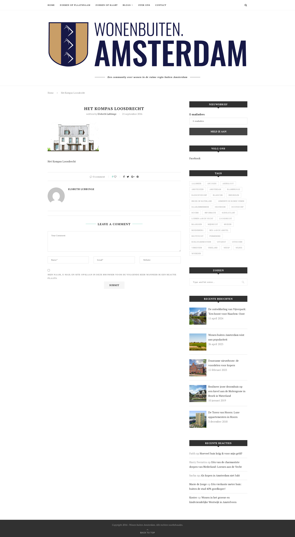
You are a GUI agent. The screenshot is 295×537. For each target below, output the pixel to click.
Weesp (227, 247)
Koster (193, 497)
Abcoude (211, 183)
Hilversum (220, 207)
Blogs (127, 5)
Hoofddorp (237, 207)
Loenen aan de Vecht (202, 218)
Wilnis (239, 247)
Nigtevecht (197, 236)
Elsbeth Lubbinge (107, 113)
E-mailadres (197, 114)
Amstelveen (197, 189)
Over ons (144, 5)
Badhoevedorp (199, 195)
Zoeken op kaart (106, 5)
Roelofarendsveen (201, 242)
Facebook (194, 158)
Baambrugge (233, 189)
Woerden (196, 253)
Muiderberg (197, 230)
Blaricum (218, 195)
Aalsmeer (196, 183)
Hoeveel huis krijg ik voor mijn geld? (221, 453)
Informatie (210, 213)
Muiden (227, 224)
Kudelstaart (228, 213)
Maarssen (197, 224)
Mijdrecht (213, 224)
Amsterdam (215, 189)
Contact (160, 5)
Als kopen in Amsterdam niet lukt (220, 475)
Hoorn (195, 213)
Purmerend (215, 236)
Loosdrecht (225, 218)
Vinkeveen (197, 247)
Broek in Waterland (202, 201)
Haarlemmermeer (200, 207)
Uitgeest (221, 242)
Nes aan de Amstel (218, 230)
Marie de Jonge (198, 484)
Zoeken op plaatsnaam (75, 5)
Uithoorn (237, 242)
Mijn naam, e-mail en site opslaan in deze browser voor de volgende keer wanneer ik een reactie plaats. (112, 276)
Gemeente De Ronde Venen (231, 201)
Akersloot (228, 183)
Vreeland (213, 247)
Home (51, 5)
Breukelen (234, 195)
